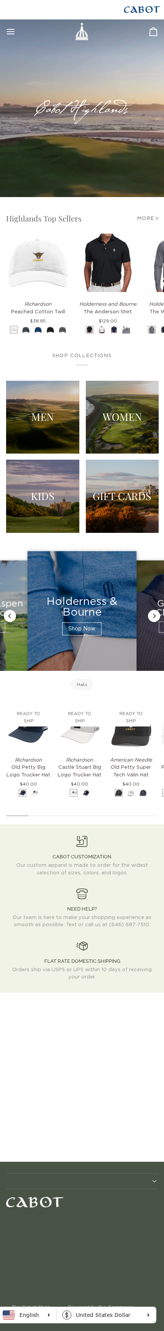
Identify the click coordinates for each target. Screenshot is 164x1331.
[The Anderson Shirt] (108, 263)
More (145, 218)
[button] (82, 1181)
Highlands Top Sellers (44, 218)
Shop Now (81, 629)
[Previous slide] (10, 616)
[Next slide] (154, 616)
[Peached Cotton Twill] (38, 263)
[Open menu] (17, 31)
